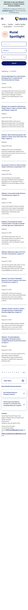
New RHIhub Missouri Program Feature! (10, 393)
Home (4, 24)
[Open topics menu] (22, 380)
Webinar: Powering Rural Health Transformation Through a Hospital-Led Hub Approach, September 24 (13, 223)
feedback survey (7, 10)
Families (10, 24)
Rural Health (8, 26)
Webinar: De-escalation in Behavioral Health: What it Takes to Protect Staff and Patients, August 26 (14, 108)
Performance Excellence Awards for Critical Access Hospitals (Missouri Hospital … (12, 404)
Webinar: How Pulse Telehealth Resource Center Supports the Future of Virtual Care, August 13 (14, 280)
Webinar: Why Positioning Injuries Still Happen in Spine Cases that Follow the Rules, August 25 (14, 136)
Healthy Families (20, 24)
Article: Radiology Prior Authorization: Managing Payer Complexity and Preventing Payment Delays (14, 78)
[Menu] (2, 19)
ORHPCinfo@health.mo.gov (14, 430)
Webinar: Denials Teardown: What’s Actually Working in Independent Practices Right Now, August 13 (13, 310)
